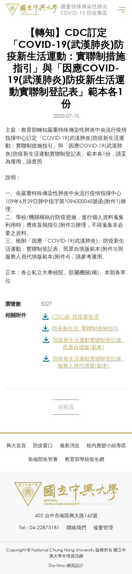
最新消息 (70, 445)
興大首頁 (16, 445)
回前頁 (66, 407)
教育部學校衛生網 (84, 459)
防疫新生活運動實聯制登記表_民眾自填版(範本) (88, 343)
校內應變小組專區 (106, 445)
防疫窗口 (43, 445)
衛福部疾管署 (43, 459)
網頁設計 (75, 565)
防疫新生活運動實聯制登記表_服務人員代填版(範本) (88, 362)
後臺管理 (103, 527)
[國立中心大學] (66, 503)
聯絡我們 (76, 527)
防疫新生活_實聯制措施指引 (85, 328)
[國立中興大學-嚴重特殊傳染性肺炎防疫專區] (56, 10)
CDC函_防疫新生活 (75, 316)
